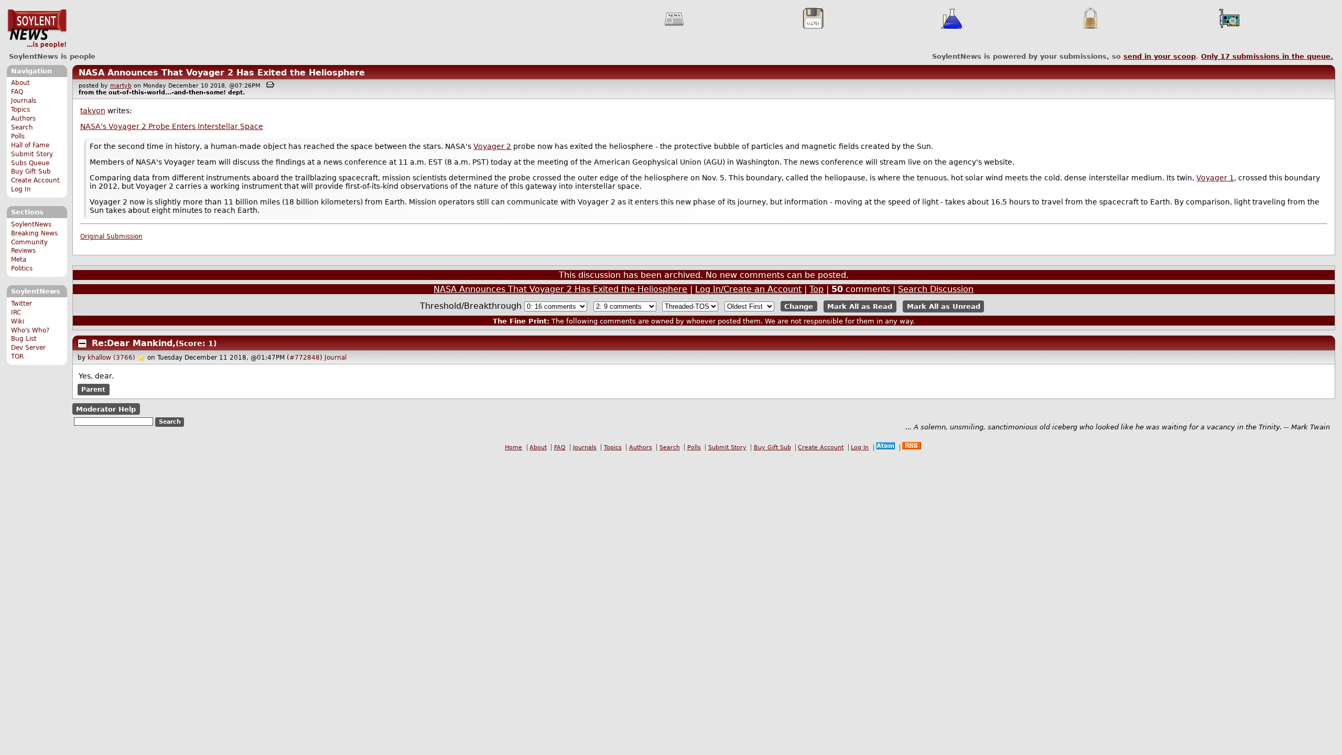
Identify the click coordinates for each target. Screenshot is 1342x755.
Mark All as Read (859, 306)
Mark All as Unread (943, 306)
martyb (121, 85)
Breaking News (34, 233)
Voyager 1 (1215, 178)
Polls (18, 136)
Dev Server (28, 347)
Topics (20, 109)
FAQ (17, 91)
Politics (22, 268)
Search (22, 127)
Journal (335, 357)
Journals (23, 100)
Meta (18, 259)
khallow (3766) (111, 357)
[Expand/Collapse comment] (82, 343)
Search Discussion (935, 289)
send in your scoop (1159, 56)
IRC (16, 312)
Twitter (21, 303)
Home (513, 447)
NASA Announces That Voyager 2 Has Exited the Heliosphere (222, 73)
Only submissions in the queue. (1267, 56)
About (20, 83)
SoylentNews (37, 29)
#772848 (304, 357)
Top (816, 289)
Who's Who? (30, 330)
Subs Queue (30, 163)
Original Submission (111, 236)
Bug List (24, 338)
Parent (93, 389)
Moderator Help (106, 409)
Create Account (35, 180)
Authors (23, 118)
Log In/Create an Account (748, 289)
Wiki (17, 321)
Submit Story (32, 154)
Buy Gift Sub (31, 171)
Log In (21, 189)
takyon (92, 110)
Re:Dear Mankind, (134, 343)
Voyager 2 (492, 146)
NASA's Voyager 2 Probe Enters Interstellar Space (171, 126)
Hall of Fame (30, 145)
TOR (17, 356)
